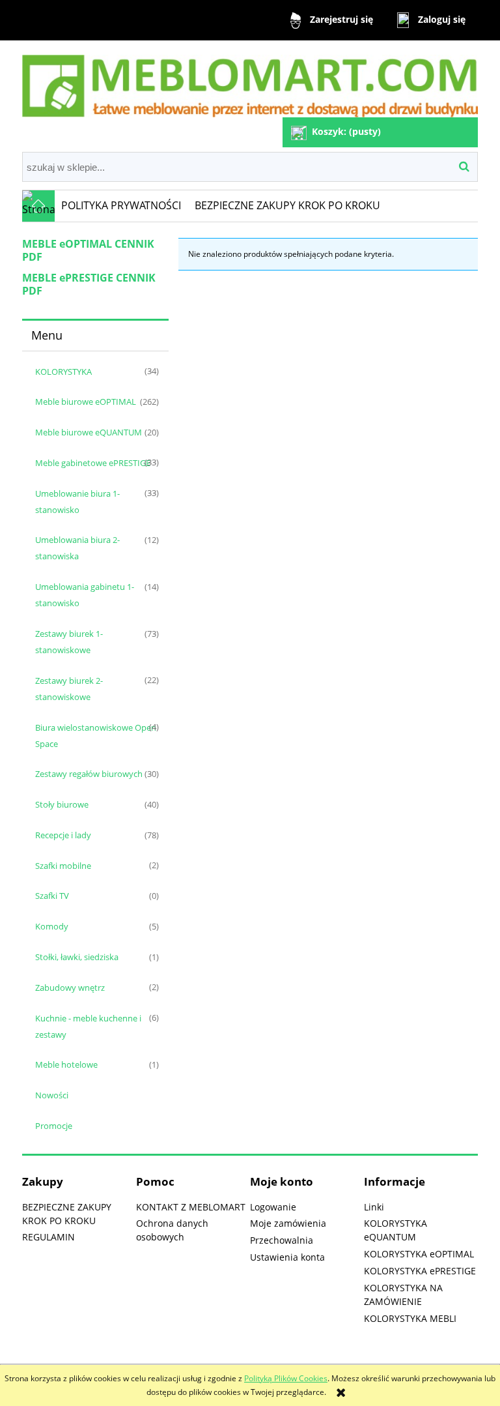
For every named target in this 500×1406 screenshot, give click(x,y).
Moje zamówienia (288, 1223)
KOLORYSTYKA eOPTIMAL (419, 1254)
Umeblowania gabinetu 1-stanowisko (84, 595)
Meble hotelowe (66, 1064)
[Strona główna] (250, 80)
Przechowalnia (281, 1240)
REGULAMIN (48, 1237)
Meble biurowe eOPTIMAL (85, 401)
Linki (374, 1207)
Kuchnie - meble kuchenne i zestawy (88, 1026)
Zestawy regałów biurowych (89, 774)
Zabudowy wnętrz (70, 987)
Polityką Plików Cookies (285, 1378)
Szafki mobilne (63, 865)
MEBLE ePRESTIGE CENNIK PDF (89, 284)
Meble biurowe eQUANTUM (88, 432)
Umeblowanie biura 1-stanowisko (77, 502)
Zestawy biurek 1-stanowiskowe (69, 642)
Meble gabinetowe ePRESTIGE (92, 463)
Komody (51, 926)
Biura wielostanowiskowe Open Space (95, 736)
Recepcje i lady (63, 835)
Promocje (53, 1126)
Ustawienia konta (287, 1257)
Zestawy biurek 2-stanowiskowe (69, 689)
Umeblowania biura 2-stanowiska (77, 548)
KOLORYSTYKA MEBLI (410, 1318)
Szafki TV (52, 895)
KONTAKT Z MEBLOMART (190, 1207)
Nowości (51, 1095)
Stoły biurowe (62, 804)
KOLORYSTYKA (63, 371)
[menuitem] (121, 206)
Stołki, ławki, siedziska (76, 957)
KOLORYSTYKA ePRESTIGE (420, 1271)
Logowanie (273, 1207)
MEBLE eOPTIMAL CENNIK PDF (88, 250)
